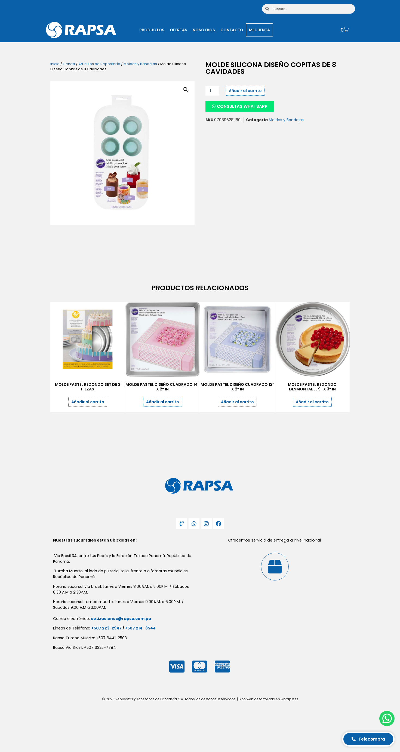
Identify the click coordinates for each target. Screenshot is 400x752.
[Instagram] (206, 523)
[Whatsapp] (194, 523)
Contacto (231, 30)
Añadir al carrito (245, 90)
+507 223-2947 (106, 628)
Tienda (69, 63)
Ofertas (178, 30)
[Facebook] (218, 523)
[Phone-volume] (181, 523)
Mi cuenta (259, 30)
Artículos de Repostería (99, 63)
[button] (186, 89)
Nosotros (204, 30)
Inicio (55, 63)
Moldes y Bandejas (140, 63)
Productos (151, 30)
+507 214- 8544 (140, 628)
